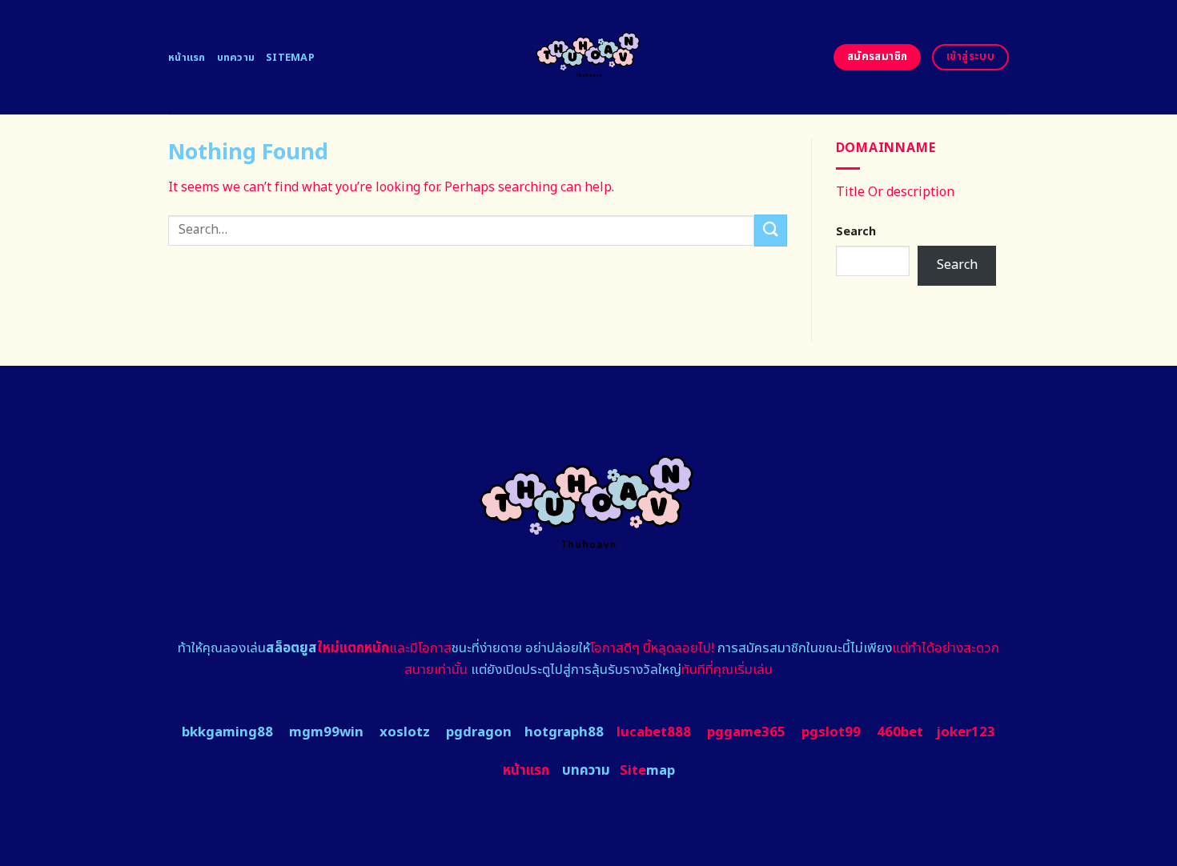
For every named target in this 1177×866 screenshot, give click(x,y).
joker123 (965, 732)
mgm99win (326, 732)
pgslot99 (831, 732)
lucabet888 (654, 732)
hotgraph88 (564, 732)
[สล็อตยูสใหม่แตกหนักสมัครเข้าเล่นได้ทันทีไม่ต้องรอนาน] (589, 57)
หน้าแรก (187, 58)
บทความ (236, 58)
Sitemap (290, 58)
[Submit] (770, 230)
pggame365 (746, 732)
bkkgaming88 (227, 732)
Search (856, 231)
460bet (900, 732)
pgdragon (479, 732)
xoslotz (405, 732)
